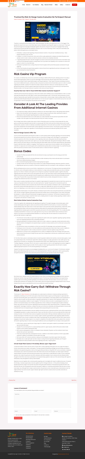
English (17, 1)
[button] (74, 5)
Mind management (30, 443)
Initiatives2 (28, 444)
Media (56, 4)
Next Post (74, 380)
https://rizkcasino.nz (26, 294)
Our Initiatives (36, 4)
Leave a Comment (18, 19)
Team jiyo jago (47, 446)
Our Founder (46, 441)
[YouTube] (67, 449)
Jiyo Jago (46, 436)
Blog (42, 4)
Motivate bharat (29, 436)
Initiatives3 (28, 446)
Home (23, 4)
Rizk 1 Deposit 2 (26, 19)
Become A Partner (48, 4)
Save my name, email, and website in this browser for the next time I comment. (32, 415)
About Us (28, 4)
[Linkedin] (69, 449)
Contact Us (67, 4)
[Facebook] (8, 1)
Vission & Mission (48, 438)
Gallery (61, 4)
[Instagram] (12, 1)
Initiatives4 (28, 448)
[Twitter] (10, 1)
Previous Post (11, 380)
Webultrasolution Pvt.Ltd (63, 454)
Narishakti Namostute (31, 439)
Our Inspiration (47, 439)
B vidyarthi (28, 441)
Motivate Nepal (29, 437)
